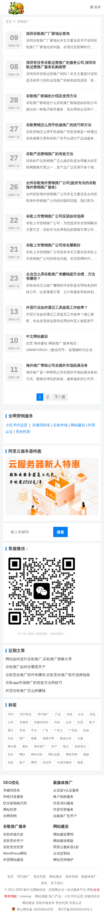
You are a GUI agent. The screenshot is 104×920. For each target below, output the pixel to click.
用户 (54, 746)
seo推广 (43, 714)
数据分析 (66, 738)
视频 (86, 754)
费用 (34, 762)
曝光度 (12, 746)
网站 (22, 754)
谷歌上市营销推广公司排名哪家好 (53, 245)
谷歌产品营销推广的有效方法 (49, 154)
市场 (22, 730)
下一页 (59, 397)
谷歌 (11, 762)
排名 (11, 738)
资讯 (44, 883)
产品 (58, 714)
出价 (69, 722)
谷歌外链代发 (13, 834)
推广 (22, 738)
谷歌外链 (60, 425)
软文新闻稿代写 (15, 803)
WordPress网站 (15, 853)
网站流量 (54, 754)
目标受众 (80, 746)
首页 (9, 21)
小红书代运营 (16, 425)
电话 (66, 746)
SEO (11, 714)
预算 (80, 762)
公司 (11, 722)
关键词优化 (41, 722)
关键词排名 (41, 425)
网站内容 (37, 754)
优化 (93, 714)
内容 (57, 722)
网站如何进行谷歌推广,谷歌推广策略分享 (39, 659)
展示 (11, 730)
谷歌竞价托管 (13, 847)
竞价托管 (23, 431)
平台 (34, 730)
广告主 (58, 730)
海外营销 (71, 876)
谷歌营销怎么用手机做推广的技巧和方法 (58, 125)
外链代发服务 (13, 797)
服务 (25, 746)
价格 (69, 714)
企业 (81, 714)
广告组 (73, 730)
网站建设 (78, 425)
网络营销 (71, 754)
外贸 (80, 722)
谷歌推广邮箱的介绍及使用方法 (51, 96)
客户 (92, 722)
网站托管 (10, 809)
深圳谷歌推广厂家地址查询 (48, 33)
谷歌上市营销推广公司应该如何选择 (55, 216)
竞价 (11, 754)
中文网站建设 (37, 336)
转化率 (47, 762)
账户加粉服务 (63, 797)
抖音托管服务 (63, 809)
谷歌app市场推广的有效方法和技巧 (34, 682)
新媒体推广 (89, 876)
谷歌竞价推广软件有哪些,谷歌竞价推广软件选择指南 (48, 675)
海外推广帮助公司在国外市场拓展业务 (57, 365)
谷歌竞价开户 (13, 841)
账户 (22, 762)
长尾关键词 (64, 762)
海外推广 (39, 746)
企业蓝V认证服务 (66, 790)
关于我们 (57, 883)
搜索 (60, 532)
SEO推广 (23, 876)
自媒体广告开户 (65, 816)
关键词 (23, 722)
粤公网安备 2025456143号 (35, 909)
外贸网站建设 (13, 860)
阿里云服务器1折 (66, 847)
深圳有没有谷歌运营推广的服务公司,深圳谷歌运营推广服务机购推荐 (61, 64)
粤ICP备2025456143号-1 (75, 909)
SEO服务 (67, 803)
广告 (45, 730)
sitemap (25, 896)
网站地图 (41, 896)
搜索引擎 (48, 738)
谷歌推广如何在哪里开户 (25, 667)
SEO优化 (25, 714)
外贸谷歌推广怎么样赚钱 (25, 690)
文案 (80, 738)
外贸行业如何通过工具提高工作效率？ (57, 307)
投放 (86, 730)
